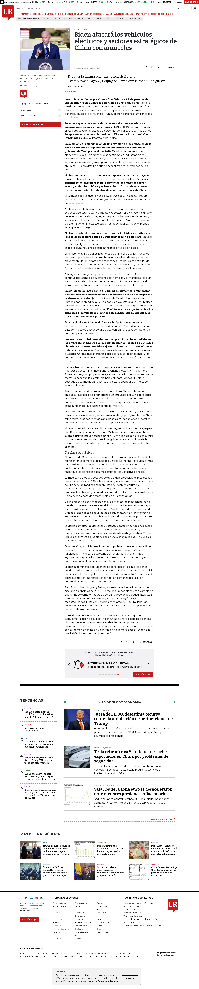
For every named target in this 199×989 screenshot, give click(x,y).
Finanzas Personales (84, 922)
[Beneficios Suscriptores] (187, 8)
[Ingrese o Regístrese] (195, 8)
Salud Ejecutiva (103, 932)
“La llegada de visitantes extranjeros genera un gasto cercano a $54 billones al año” (40, 776)
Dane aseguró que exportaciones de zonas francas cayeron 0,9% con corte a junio (110, 850)
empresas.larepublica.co (72, 953)
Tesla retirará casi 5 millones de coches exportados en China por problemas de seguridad (131, 756)
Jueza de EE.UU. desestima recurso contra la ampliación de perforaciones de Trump (133, 719)
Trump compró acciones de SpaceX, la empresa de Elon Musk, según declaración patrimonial (56, 850)
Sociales (57, 939)
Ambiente (155, 864)
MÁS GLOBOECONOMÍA (162, 819)
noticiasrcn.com (85, 956)
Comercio (101, 843)
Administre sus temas (33, 124)
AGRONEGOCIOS (93, 14)
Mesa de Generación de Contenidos (139, 903)
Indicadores (58, 926)
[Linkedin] (158, 67)
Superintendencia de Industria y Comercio (142, 926)
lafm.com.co (100, 956)
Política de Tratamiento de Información (141, 919)
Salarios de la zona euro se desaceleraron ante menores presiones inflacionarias (133, 791)
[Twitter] (152, 67)
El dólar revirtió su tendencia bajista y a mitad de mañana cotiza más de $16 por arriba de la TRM (40, 794)
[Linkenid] (32, 898)
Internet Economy (61, 929)
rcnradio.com (69, 956)
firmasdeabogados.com (96, 953)
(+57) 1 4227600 (27, 910)
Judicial (100, 864)
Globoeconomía (104, 922)
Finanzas (57, 922)
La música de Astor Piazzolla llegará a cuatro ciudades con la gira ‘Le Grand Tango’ (55, 871)
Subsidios (68, 19)
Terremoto (56, 19)
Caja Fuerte (80, 906)
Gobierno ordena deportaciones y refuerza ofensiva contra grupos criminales (110, 871)
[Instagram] (37, 898)
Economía (101, 913)
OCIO (60, 14)
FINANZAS (26, 14)
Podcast (56, 932)
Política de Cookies (108, 981)
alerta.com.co (114, 956)
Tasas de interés (119, 19)
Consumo (57, 913)
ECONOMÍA (37, 14)
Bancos (106, 19)
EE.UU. (45, 843)
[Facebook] (146, 67)
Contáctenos (129, 909)
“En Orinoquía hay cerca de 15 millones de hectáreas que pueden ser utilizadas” (40, 744)
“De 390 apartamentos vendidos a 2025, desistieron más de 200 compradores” (39, 714)
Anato (88, 19)
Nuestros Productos (132, 906)
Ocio (99, 929)
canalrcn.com (55, 956)
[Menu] (18, 14)
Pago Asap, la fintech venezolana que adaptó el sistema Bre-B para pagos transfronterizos (164, 850)
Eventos (100, 919)
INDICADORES (157, 14)
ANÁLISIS (107, 14)
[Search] (178, 8)
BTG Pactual (135, 19)
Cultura (46, 864)
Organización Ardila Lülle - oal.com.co (167, 954)
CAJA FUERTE (142, 14)
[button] (68, 664)
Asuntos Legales (60, 906)
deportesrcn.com (131, 956)
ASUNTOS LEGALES (123, 14)
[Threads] (42, 898)
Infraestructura (81, 926)
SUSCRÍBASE (191, 2)
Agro (26, 738)
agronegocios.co (50, 953)
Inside (99, 926)
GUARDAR (172, 68)
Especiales (79, 919)
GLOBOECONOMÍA (74, 14)
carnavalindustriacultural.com (33, 956)
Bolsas (27, 787)
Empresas (57, 919)
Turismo (97, 19)
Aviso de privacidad (132, 913)
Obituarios (79, 929)
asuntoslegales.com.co (30, 953)
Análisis (27, 725)
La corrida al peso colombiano (34, 729)
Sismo (46, 19)
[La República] (8, 13)
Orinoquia (78, 19)
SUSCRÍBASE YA (143, 674)
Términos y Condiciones (134, 916)
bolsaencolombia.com (120, 953)
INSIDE (169, 14)
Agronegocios (59, 903)
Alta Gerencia (81, 903)
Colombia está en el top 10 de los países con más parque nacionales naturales (164, 871)
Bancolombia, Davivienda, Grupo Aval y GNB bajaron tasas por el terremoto (38, 760)
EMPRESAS (50, 14)
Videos (78, 939)
